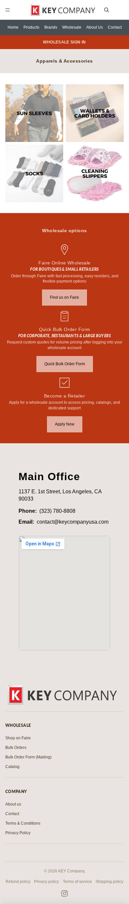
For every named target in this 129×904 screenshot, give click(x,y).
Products (31, 27)
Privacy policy (46, 881)
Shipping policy (109, 881)
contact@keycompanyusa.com (72, 522)
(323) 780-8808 (57, 511)
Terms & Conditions (22, 823)
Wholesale (71, 27)
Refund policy (18, 881)
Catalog (12, 766)
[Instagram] (64, 893)
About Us (94, 27)
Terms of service (77, 881)
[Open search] (106, 10)
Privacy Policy (17, 833)
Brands (50, 27)
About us (13, 804)
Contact (115, 27)
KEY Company (71, 871)
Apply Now (64, 424)
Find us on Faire (64, 297)
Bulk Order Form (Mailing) (28, 757)
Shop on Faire (18, 738)
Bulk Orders (15, 747)
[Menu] (7, 9)
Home (13, 27)
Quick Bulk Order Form (64, 364)
